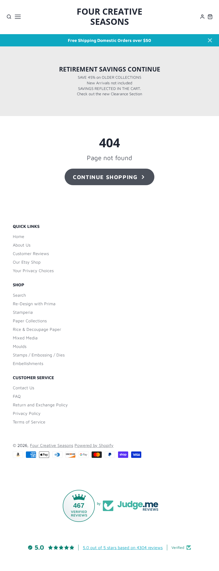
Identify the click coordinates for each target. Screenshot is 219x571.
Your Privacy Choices (33, 270)
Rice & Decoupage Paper (37, 329)
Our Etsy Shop (27, 262)
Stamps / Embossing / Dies (39, 354)
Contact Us (23, 387)
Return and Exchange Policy (40, 404)
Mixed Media (25, 337)
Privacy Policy (27, 413)
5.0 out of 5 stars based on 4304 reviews (123, 547)
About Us (21, 245)
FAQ (17, 396)
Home (18, 236)
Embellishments (28, 363)
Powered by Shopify (94, 445)
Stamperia (23, 312)
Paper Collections (30, 320)
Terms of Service (29, 421)
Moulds (19, 346)
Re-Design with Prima (34, 303)
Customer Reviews (31, 253)
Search (19, 295)
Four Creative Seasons (51, 445)
